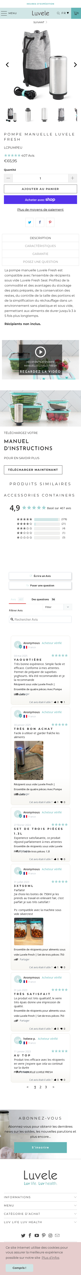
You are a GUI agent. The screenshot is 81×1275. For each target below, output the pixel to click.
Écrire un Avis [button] (42, 576)
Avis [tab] (13, 599)
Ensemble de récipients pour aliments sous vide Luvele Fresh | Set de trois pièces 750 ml (39, 954)
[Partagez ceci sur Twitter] (29, 222)
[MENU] (2, 13)
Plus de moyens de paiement (40, 210)
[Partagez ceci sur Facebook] (40, 222)
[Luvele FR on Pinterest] (44, 1236)
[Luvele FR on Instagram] (50, 1236)
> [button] (53, 1087)
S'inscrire (40, 1147)
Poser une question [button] (42, 585)
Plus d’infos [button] (50, 1258)
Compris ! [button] (19, 1268)
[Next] (75, 65)
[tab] (40, 238)
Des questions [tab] (40, 599)
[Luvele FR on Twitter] (23, 1236)
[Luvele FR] (40, 13)
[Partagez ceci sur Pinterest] (50, 222)
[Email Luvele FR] (57, 1236)
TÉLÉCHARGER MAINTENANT (33, 470)
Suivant (39, 22)
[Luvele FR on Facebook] (30, 1236)
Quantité (10, 169)
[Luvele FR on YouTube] (37, 1236)
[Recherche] (56, 13)
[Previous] (8, 65)
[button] (56, 702)
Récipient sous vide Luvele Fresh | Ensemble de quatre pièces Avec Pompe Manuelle (38, 689)
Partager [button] (24, 694)
